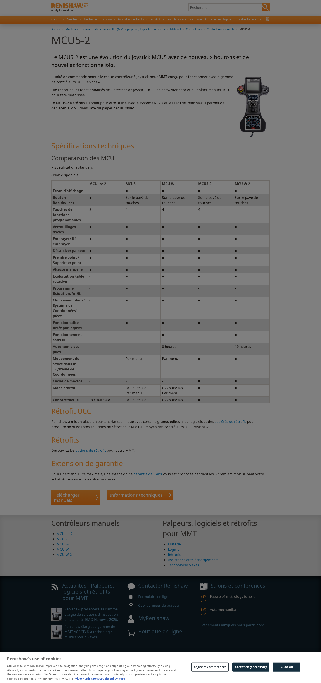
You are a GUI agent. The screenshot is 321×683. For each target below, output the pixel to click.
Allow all (287, 667)
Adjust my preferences (210, 667)
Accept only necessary (251, 667)
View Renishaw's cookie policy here (100, 678)
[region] (160, 667)
